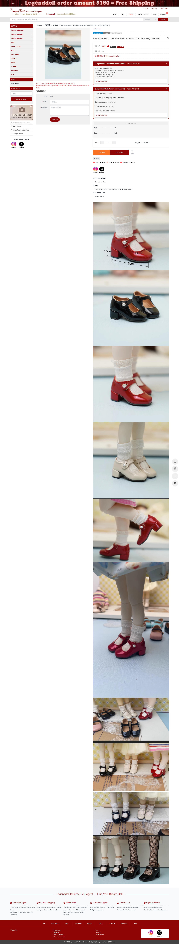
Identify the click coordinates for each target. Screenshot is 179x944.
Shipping (56, 932)
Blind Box (14, 70)
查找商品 (14, 26)
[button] (102, 142)
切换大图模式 (132, 123)
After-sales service (59, 937)
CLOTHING (15, 54)
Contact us (56, 930)
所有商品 (47, 25)
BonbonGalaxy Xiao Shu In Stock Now (25, 123)
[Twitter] (21, 144)
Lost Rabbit (96, 29)
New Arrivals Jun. (17, 38)
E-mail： (46, 101)
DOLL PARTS (15, 46)
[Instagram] (14, 144)
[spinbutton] (108, 142)
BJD (12, 42)
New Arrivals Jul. (17, 34)
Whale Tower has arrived (21, 130)
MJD (12, 74)
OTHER (13, 66)
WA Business (17, 126)
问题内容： (45, 107)
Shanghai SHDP (18, 133)
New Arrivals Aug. (17, 30)
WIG (12, 50)
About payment (58, 934)
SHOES (13, 58)
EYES (13, 62)
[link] (39, 25)
